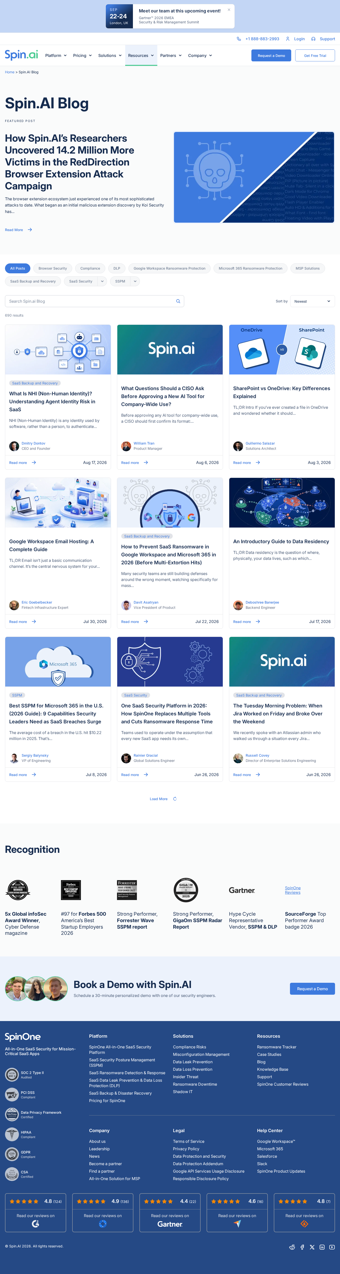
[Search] (178, 301)
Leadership (99, 1148)
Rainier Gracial (146, 755)
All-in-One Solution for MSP (114, 1178)
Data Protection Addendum (198, 1163)
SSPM (120, 281)
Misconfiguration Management (201, 1054)
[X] (312, 1247)
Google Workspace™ (276, 1141)
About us (97, 1141)
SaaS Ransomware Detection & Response (127, 1072)
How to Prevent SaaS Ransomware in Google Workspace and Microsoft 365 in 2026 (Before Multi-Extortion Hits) (168, 555)
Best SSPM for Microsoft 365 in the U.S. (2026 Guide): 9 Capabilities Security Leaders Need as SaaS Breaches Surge (56, 714)
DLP (116, 268)
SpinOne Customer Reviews (282, 1084)
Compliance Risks (189, 1046)
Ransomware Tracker (276, 1046)
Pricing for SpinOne (107, 1100)
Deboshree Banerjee (262, 602)
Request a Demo (312, 988)
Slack (262, 1163)
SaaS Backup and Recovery (33, 281)
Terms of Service (188, 1141)
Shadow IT (183, 1091)
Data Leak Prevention (193, 1061)
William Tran (144, 443)
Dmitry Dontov (33, 443)
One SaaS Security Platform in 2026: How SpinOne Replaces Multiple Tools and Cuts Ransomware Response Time (167, 714)
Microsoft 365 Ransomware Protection (250, 268)
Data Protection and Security (199, 1156)
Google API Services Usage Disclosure (208, 1171)
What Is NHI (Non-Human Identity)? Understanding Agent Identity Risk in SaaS (52, 401)
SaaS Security (80, 281)
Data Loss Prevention (192, 1069)
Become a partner (105, 1163)
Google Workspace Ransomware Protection (169, 268)
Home (9, 72)
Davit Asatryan (146, 602)
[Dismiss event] (229, 9)
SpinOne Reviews (293, 890)
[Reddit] (292, 1247)
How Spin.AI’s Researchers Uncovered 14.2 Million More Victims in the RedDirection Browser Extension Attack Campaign (69, 162)
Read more (18, 462)
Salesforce (267, 1156)
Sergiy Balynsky (35, 755)
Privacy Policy (186, 1148)
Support (264, 1076)
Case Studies (269, 1054)
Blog (261, 1061)
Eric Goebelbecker (37, 602)
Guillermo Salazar (260, 443)
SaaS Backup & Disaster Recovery (120, 1093)
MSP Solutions (308, 268)
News (94, 1156)
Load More (159, 799)
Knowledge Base (272, 1069)
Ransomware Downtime (195, 1084)
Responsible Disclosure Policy (201, 1178)
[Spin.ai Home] (21, 55)
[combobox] (94, 301)
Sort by (282, 301)
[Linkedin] (322, 1247)
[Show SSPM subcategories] (135, 281)
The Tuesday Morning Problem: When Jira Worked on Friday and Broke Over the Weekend (278, 714)
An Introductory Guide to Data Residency (281, 541)
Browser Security (53, 268)
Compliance (90, 268)
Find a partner (102, 1171)
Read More (14, 230)
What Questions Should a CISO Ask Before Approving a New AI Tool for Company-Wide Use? (163, 396)
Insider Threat (185, 1076)
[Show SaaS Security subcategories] (102, 281)
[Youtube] (332, 1247)
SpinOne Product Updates (281, 1171)
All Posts (17, 268)
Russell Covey (257, 755)
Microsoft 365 (270, 1148)
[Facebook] (302, 1247)
